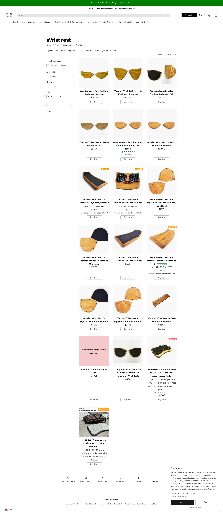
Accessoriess (68, 45)
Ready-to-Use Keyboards (24, 22)
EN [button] (200, 15)
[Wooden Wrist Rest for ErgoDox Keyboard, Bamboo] (94, 300)
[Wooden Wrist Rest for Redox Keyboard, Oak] (94, 124)
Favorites (120, 481)
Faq (148, 22)
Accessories (92, 22)
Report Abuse (153, 504)
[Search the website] (168, 15)
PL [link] (77, 504)
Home (8, 22)
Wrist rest (82, 45)
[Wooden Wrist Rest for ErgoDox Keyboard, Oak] (162, 73)
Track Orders (102, 481)
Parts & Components (74, 22)
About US (140, 22)
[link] (129, 2)
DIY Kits (58, 22)
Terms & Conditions (87, 504)
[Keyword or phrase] (48, 65)
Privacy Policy (99, 504)
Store (57, 45)
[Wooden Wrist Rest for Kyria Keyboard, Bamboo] (128, 73)
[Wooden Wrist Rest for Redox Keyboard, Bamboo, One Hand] (128, 124)
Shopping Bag (138, 481)
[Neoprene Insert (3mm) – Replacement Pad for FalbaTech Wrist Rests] (128, 351)
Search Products (68, 481)
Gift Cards (155, 481)
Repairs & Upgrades (108, 22)
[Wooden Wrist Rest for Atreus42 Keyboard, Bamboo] (128, 239)
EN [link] (74, 504)
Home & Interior (45, 22)
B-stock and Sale (126, 22)
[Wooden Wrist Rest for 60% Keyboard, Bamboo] (162, 300)
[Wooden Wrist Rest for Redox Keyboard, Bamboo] (162, 124)
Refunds (127, 504)
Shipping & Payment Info (115, 504)
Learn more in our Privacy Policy (183, 493)
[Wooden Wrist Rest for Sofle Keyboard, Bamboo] (94, 73)
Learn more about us (178, 496)
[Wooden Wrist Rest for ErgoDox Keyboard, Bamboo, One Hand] (162, 181)
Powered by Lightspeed (111, 508)
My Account (85, 481)
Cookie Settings (142, 504)
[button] (9, 15)
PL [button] (204, 15)
